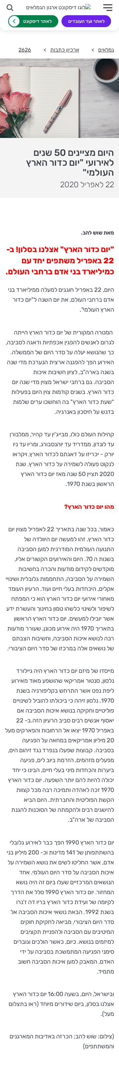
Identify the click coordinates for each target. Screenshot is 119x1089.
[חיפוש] (10, 7)
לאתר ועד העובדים (86, 21)
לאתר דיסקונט (37, 21)
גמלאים (106, 50)
